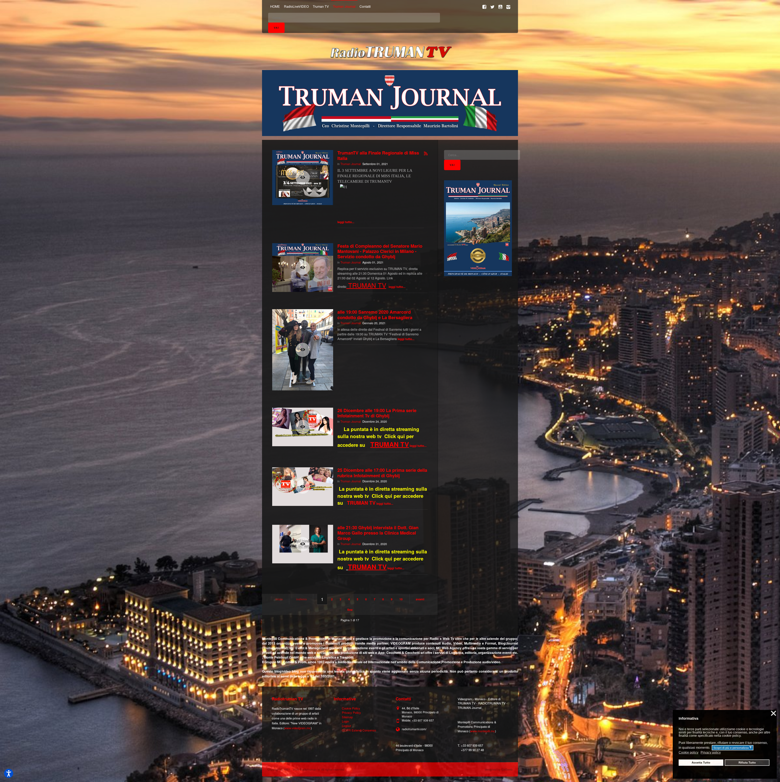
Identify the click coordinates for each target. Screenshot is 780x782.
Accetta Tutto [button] (701, 762)
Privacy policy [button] (711, 752)
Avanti (420, 599)
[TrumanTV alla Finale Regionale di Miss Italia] (302, 177)
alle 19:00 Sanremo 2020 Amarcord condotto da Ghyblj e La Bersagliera (374, 314)
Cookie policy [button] (688, 752)
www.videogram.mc (297, 728)
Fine (350, 610)
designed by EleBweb (498, 769)
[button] (8, 773)
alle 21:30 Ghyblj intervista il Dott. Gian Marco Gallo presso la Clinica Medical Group (377, 532)
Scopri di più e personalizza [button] (732, 748)
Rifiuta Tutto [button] (747, 762)
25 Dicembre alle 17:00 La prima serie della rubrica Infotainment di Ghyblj (382, 472)
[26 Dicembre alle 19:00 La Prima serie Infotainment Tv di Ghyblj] (302, 427)
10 (401, 599)
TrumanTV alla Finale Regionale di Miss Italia (378, 155)
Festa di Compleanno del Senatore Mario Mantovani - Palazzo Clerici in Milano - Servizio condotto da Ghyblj (379, 251)
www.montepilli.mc (482, 731)
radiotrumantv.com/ (414, 729)
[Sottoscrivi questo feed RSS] (426, 153)
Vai (276, 27)
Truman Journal (350, 164)
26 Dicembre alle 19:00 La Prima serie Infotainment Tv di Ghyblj (376, 413)
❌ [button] (773, 713)
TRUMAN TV (367, 285)
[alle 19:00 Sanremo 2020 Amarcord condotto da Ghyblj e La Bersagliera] (302, 349)
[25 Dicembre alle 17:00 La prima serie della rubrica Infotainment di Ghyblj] (302, 486)
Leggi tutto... (345, 222)
